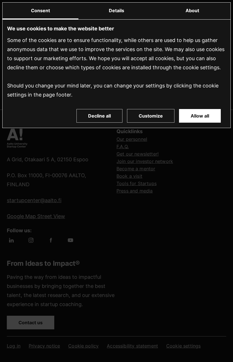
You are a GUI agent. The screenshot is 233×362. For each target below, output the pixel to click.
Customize (151, 116)
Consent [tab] (40, 10)
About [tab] (192, 10)
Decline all (99, 116)
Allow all (200, 116)
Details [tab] (116, 10)
